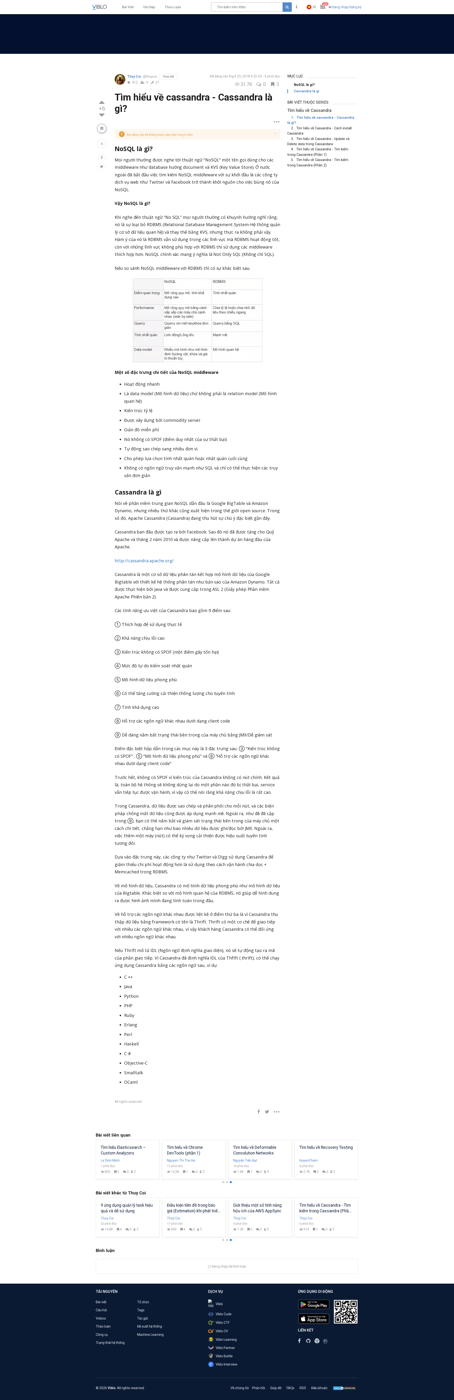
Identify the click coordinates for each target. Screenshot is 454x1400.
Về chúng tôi (240, 1388)
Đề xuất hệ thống (149, 1326)
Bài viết (101, 1302)
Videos (101, 1318)
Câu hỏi (101, 1310)
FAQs (290, 1388)
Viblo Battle (224, 1356)
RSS (303, 1388)
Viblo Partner (225, 1348)
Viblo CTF (223, 1322)
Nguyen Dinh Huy (179, 1160)
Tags (140, 1310)
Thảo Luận (173, 7)
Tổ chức (143, 1302)
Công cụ (102, 1335)
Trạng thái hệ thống (110, 1343)
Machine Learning (150, 1335)
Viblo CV (222, 1331)
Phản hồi (258, 1388)
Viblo (219, 1304)
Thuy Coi (134, 76)
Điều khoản (319, 1388)
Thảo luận (103, 1326)
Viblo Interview (226, 1364)
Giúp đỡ (275, 1388)
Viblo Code (223, 1314)
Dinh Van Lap (110, 1160)
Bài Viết (128, 7)
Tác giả (142, 1318)
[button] (311, 7)
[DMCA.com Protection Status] (344, 1388)
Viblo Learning (226, 1339)
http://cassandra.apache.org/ (144, 560)
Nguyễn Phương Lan (314, 1160)
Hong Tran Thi (243, 1160)
